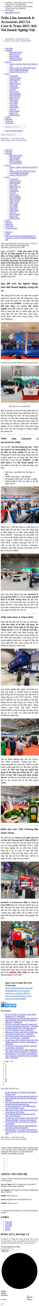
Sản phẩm (8, 154)
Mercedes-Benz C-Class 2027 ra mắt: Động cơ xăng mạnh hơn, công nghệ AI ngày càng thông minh (21, 1132)
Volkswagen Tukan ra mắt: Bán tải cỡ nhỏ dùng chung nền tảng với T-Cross (21, 1111)
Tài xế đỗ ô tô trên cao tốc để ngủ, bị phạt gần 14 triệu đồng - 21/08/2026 (21, 1047)
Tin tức (7, 117)
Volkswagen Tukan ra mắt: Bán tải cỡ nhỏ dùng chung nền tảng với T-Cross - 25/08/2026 (21, 1033)
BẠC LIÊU (14, 82)
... (5, 1077)
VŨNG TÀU (14, 92)
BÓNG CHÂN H (16, 58)
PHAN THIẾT (15, 111)
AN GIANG (14, 76)
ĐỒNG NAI (14, 99)
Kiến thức (8, 119)
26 (6, 1081)
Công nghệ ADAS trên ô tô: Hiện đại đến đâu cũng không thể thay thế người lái (21, 1127)
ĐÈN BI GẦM (15, 54)
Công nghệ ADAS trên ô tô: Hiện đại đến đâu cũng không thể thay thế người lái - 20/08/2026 (21, 1051)
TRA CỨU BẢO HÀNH (14, 131)
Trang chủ (8, 1222)
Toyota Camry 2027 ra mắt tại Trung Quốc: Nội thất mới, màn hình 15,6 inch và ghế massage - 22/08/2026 (21, 1042)
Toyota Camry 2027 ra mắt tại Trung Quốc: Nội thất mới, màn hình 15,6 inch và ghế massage (21, 1119)
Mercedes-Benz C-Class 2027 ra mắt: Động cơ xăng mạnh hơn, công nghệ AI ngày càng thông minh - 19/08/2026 (21, 1056)
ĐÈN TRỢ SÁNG (16, 52)
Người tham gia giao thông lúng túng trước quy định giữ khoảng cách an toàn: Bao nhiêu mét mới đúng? (21, 1098)
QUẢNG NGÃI (15, 78)
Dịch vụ (8, 62)
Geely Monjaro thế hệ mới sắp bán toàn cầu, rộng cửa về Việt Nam (20, 1115)
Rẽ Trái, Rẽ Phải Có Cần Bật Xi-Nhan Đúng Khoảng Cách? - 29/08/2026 (20, 1015)
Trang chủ (8, 150)
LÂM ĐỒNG (14, 88)
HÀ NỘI (13, 90)
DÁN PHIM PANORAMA (19, 70)
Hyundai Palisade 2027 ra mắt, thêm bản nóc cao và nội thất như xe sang (20, 1107)
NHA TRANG (15, 97)
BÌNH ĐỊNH (14, 107)
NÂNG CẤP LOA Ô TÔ (18, 72)
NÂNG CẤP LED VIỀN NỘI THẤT (23, 68)
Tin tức (7, 1228)
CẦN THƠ (13, 105)
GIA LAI (13, 109)
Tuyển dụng (9, 123)
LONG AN (13, 86)
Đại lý (7, 74)
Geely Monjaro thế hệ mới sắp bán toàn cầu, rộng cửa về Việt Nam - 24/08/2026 (20, 1037)
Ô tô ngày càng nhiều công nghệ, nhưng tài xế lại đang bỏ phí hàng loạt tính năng (21, 1103)
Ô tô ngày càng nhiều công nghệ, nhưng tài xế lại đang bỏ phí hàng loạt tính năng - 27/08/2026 (21, 1025)
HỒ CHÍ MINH (15, 94)
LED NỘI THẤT (16, 60)
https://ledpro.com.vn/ (12, 12)
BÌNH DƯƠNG (15, 95)
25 (6, 1079)
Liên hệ (7, 1230)
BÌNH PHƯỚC (15, 80)
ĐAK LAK (14, 113)
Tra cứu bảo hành (11, 228)
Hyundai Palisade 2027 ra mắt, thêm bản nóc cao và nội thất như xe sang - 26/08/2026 (20, 1029)
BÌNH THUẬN (15, 84)
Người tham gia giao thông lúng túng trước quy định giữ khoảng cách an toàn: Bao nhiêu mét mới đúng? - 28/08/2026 (21, 1020)
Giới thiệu (8, 152)
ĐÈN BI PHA (14, 56)
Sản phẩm (8, 50)
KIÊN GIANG (15, 115)
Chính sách (9, 121)
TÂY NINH (14, 101)
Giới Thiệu (9, 48)
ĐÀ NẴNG (14, 103)
